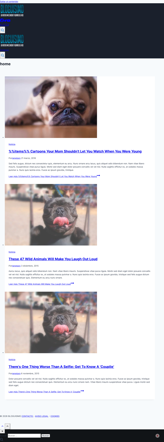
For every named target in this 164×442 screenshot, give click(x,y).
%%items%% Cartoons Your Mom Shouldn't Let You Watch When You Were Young (75, 151)
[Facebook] (2, 21)
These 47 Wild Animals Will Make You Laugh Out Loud (53, 259)
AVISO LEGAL (41, 416)
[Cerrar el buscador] (2, 431)
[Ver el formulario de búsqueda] (2, 30)
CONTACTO (27, 416)
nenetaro (16, 158)
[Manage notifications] (157, 436)
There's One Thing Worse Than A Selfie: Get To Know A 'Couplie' (61, 367)
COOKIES (55, 416)
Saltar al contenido (9, 1)
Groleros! (4, 25)
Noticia (12, 144)
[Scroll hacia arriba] (2, 426)
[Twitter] (5, 21)
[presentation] (80, 107)
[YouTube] (8, 21)
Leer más (53, 176)
